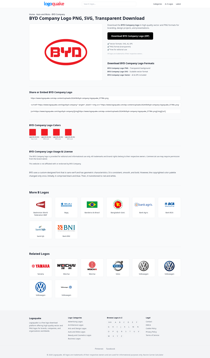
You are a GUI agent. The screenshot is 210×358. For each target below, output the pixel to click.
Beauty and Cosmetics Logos (79, 335)
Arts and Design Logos (77, 328)
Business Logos (74, 338)
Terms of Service (152, 335)
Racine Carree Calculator (153, 355)
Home (32, 14)
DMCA (148, 325)
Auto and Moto (43, 14)
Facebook (110, 348)
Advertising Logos (75, 321)
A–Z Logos (169, 4)
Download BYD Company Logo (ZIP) (130, 36)
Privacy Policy (151, 332)
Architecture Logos (75, 325)
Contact (149, 321)
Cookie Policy (151, 328)
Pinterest (99, 348)
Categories (157, 4)
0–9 (110, 322)
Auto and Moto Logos (76, 332)
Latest (178, 4)
